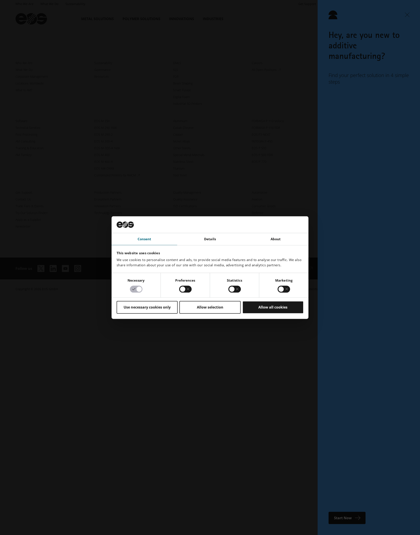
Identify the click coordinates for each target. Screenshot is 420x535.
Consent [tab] (144, 239)
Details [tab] (210, 239)
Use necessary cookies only (147, 307)
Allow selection (210, 307)
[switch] (185, 289)
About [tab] (276, 239)
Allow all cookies (272, 307)
